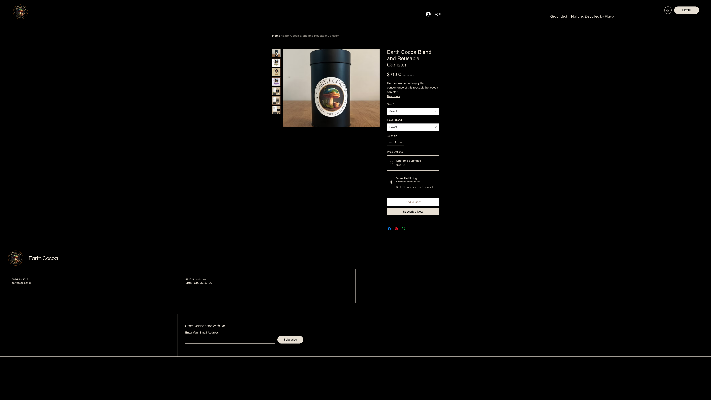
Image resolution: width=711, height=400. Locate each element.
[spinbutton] (395, 142)
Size (390, 104)
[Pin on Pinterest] (396, 228)
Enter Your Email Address (202, 332)
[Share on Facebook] (389, 228)
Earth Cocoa (43, 258)
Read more (393, 96)
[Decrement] (390, 142)
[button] (668, 10)
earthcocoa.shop (21, 282)
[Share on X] (410, 228)
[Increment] (401, 142)
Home (276, 35)
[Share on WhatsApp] (403, 228)
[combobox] (413, 111)
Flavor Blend (395, 119)
